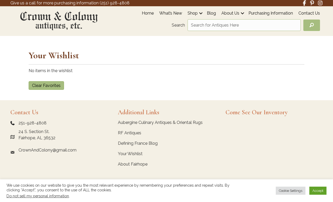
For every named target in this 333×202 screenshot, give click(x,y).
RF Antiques (129, 132)
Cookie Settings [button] (290, 191)
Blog (211, 13)
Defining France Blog (138, 143)
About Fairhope (133, 164)
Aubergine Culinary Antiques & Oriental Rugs (160, 122)
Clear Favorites (46, 85)
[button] (201, 13)
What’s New (170, 13)
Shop (193, 13)
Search (178, 25)
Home (148, 13)
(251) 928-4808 (115, 3)
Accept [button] (317, 191)
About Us (230, 13)
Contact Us (309, 13)
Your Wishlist (130, 153)
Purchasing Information (270, 13)
